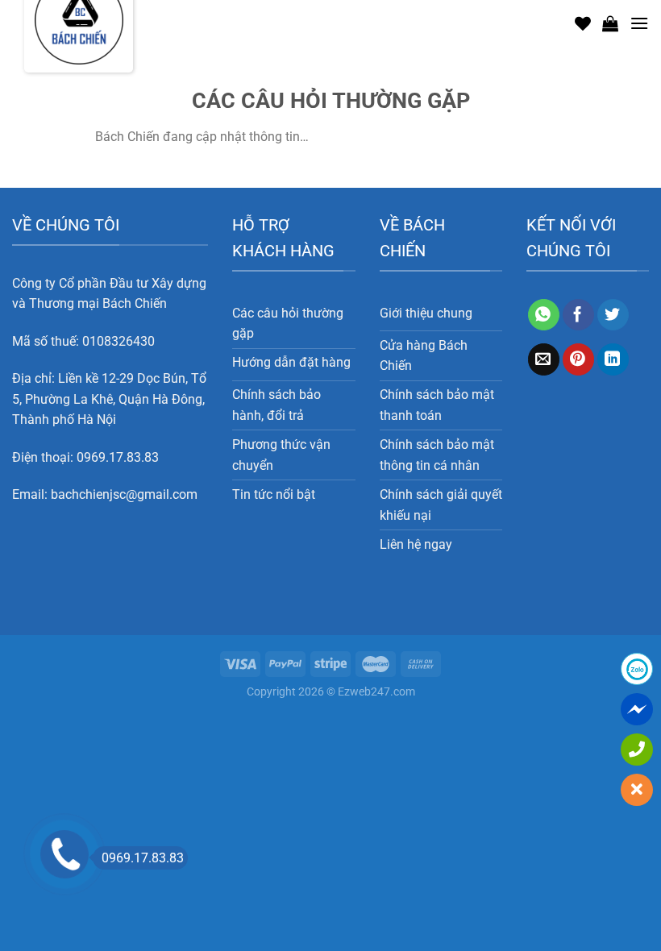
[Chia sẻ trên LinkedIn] (613, 359)
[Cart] (610, 23)
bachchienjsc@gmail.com (124, 494)
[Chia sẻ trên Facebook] (578, 315)
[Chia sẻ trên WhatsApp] (543, 315)
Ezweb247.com (376, 692)
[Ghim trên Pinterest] (578, 359)
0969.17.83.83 (118, 457)
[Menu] (639, 23)
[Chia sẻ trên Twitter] (613, 315)
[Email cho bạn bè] (543, 359)
